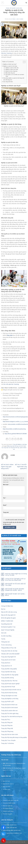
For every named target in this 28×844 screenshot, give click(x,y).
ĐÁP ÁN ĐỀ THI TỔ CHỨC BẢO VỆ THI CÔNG (15, 584)
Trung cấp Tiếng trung (7, 731)
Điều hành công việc (10, 72)
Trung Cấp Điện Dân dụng (8, 671)
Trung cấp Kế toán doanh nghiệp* (10, 683)
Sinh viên (3, 633)
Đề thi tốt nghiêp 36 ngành (8, 618)
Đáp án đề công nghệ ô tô (8, 615)
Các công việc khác (8, 81)
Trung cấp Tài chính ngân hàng (9, 713)
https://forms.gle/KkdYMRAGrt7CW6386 (16, 433)
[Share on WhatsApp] (7, 439)
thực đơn (10, 335)
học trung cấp (5, 447)
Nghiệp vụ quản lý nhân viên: (12, 67)
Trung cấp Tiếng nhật (7, 728)
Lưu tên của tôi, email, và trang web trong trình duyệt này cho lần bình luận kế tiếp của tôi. (14, 522)
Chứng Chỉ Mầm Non (7, 606)
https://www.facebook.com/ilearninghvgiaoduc (15, 416)
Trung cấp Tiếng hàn (7, 725)
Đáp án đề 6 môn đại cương (9, 612)
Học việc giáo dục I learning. (11, 384)
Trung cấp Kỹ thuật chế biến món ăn (11, 689)
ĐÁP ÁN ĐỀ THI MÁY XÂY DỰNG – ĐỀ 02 (15, 594)
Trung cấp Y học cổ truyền (8, 740)
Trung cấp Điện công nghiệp (9, 668)
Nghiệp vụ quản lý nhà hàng (10, 66)
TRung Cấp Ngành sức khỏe (9, 695)
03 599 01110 (13, 825)
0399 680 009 (13, 827)
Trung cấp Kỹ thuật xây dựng (9, 692)
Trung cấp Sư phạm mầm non (9, 710)
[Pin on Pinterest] (18, 439)
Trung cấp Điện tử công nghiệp (9, 674)
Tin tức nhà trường (6, 645)
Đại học (3, 609)
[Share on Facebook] (9, 439)
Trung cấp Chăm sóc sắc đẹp (9, 651)
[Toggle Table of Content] (23, 62)
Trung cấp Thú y (5, 719)
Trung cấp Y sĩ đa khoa (7, 743)
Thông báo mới (5, 642)
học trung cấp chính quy (13, 447)
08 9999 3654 (17, 830)
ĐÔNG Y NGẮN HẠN (7, 621)
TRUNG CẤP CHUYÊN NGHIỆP (10, 654)
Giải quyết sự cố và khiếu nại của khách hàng (15, 75)
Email (5, 505)
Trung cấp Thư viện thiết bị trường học (11, 716)
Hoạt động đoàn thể (6, 624)
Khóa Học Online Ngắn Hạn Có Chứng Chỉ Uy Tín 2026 (16, 574)
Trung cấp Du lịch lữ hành (8, 659)
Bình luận (6, 484)
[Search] (26, 2)
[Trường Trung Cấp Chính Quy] (14, 2)
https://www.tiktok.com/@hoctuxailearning (14, 429)
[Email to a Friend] (15, 439)
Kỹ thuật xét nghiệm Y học (8, 627)
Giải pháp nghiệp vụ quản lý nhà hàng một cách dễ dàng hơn (13, 78)
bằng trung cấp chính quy (13, 446)
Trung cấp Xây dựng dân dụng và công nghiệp (14, 737)
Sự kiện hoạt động (6, 636)
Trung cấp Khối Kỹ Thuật (8, 686)
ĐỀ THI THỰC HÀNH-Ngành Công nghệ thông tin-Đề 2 (7, 466)
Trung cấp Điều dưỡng (7, 677)
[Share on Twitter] (12, 439)
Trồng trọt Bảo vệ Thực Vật (8, 647)
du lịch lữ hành (22, 446)
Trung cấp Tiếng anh (7, 722)
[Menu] (2, 2)
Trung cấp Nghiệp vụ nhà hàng (14, 8)
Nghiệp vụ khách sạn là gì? (10, 64)
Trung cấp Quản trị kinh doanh (9, 707)
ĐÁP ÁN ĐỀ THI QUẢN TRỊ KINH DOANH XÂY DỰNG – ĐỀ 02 (14, 589)
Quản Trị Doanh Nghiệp (7, 630)
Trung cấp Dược (5, 662)
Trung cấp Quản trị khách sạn (9, 704)
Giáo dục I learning (6, 53)
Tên (4, 498)
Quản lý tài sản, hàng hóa (11, 71)
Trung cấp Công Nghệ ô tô (8, 656)
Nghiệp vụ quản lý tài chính (12, 69)
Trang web (6, 512)
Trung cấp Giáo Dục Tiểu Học (9, 680)
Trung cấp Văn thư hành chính (9, 734)
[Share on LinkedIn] (21, 439)
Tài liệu (3, 639)
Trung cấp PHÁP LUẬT (7, 701)
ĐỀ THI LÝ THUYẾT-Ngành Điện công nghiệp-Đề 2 (21, 466)
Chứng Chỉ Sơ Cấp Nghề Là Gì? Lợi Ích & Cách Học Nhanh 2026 (15, 579)
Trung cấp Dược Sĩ (6, 665)
